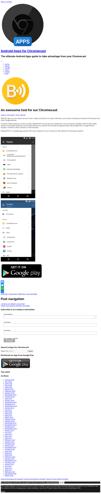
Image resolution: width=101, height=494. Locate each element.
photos (7, 72)
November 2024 (11, 402)
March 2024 (9, 417)
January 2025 (9, 400)
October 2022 (10, 444)
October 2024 (10, 404)
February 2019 (10, 472)
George (22, 115)
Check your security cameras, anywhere (15, 306)
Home (7, 64)
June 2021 (8, 451)
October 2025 (10, 397)
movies (7, 68)
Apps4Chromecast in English (34, 479)
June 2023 (8, 434)
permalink (33, 294)
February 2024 (10, 419)
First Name (7, 322)
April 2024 (8, 415)
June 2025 (8, 398)
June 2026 (8, 383)
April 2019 (8, 470)
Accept (62, 482)
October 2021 (10, 449)
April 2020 (8, 455)
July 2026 (8, 382)
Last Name (7, 330)
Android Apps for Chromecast (23, 51)
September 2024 (11, 406)
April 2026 (8, 387)
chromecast (12, 294)
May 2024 (8, 414)
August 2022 (9, 445)
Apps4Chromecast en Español (12, 479)
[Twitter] (50, 285)
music (7, 70)
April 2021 (8, 453)
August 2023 (9, 430)
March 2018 (9, 475)
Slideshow (21, 294)
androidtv (4, 294)
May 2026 (8, 385)
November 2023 (11, 425)
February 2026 (10, 391)
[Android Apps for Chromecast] (23, 46)
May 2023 (8, 436)
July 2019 (8, 466)
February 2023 (10, 440)
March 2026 (9, 389)
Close (3, 491)
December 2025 (10, 395)
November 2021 (10, 447)
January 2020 (9, 459)
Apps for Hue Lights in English (57, 479)
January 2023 (9, 442)
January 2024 (9, 421)
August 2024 (9, 408)
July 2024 (8, 410)
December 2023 (10, 423)
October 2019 (10, 462)
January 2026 (9, 393)
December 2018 (10, 474)
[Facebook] (50, 282)
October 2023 (10, 427)
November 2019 (10, 460)
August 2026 (9, 380)
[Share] (50, 291)
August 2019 (9, 464)
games (7, 66)
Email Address (49, 314)
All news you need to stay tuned (13, 304)
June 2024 (8, 412)
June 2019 (8, 468)
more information (52, 482)
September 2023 (11, 429)
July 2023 (8, 432)
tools (6, 73)
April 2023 (8, 438)
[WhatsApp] (50, 288)
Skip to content (6, 2)
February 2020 (10, 457)
